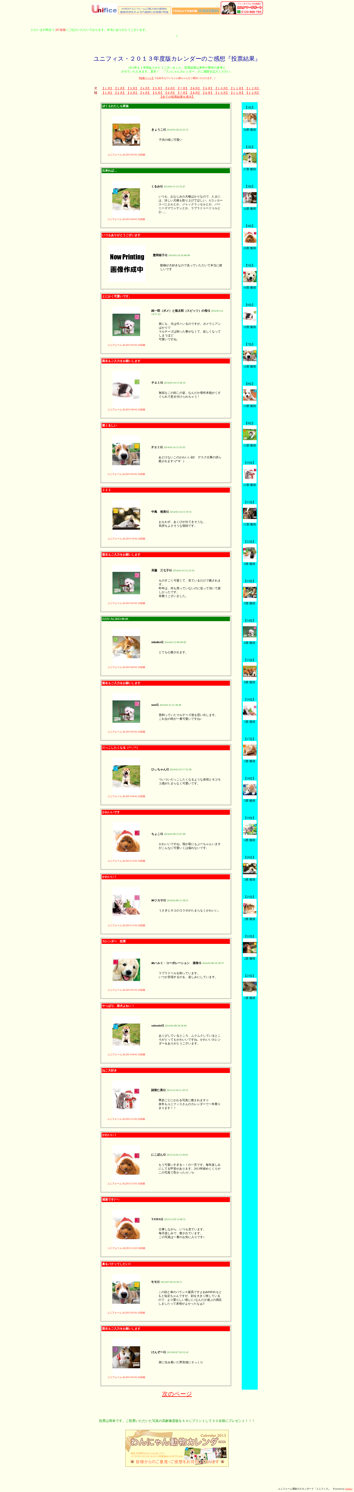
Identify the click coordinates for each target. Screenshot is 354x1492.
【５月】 (157, 88)
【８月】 (195, 88)
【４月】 (145, 88)
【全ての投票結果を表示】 (177, 96)
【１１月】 (237, 88)
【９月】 (208, 88)
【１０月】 (221, 88)
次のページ (177, 1394)
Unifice (349, 1488)
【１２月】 (252, 88)
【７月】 (182, 88)
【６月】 (170, 88)
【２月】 (120, 88)
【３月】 (132, 88)
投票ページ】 (147, 78)
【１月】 (107, 88)
